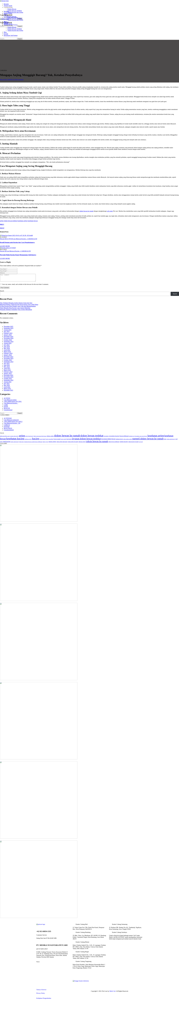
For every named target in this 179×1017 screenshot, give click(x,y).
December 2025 (8, 326)
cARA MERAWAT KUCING (13, 401)
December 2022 (8, 375)
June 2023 (7, 365)
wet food (141, 441)
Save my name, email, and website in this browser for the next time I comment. (25, 284)
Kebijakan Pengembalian (43, 998)
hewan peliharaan (124, 436)
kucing (35, 438)
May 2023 (7, 366)
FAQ (37, 976)
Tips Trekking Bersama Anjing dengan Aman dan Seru (16, 303)
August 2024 (7, 343)
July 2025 (7, 331)
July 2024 (7, 345)
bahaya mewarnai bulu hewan (40, 436)
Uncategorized (8, 410)
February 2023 (8, 372)
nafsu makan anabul (127, 439)
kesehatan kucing (15, 438)
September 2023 (8, 361)
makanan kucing (119, 439)
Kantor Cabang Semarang (119, 924)
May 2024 (7, 348)
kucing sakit (63, 439)
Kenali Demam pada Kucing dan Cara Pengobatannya (17, 242)
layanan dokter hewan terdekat (86, 438)
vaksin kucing (124, 441)
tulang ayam (45, 441)
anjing (2, 221)
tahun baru (21, 441)
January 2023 (8, 373)
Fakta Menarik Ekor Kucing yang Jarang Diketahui (15, 308)
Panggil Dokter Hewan (43, 968)
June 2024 (7, 346)
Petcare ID (3, 79)
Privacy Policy (40, 993)
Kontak (38, 974)
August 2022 (7, 382)
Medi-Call (112, 991)
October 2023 (8, 360)
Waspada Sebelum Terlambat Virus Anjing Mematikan (16, 309)
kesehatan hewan (33, 221)
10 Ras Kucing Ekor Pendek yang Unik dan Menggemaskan (18, 306)
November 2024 (8, 338)
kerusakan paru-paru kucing (141, 436)
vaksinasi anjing (81, 441)
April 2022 (7, 387)
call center (110, 211)
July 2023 (7, 363)
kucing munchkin (49, 439)
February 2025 (8, 333)
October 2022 (8, 378)
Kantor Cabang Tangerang (83, 961)
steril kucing (6, 441)
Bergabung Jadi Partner (43, 977)
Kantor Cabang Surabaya (119, 932)
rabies (165, 439)
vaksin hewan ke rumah (97, 441)
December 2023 (8, 356)
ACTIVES (9, 239)
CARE (8, 79)
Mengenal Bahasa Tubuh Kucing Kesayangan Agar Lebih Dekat (19, 304)
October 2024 (8, 340)
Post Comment (5, 287)
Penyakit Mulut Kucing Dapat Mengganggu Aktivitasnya (18, 255)
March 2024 (7, 351)
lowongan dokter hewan (108, 439)
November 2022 (8, 377)
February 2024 (8, 353)
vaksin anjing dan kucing (61, 441)
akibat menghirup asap (5, 436)
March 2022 (7, 388)
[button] (89, 924)
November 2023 (8, 358)
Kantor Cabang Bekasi (82, 942)
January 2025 (8, 335)
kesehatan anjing (22, 221)
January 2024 (8, 355)
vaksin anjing (52, 441)
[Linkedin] (43, 982)
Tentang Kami (40, 966)
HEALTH (13, 79)
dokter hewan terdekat (10, 221)
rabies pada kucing (171, 439)
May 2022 (7, 385)
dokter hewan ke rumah (86, 211)
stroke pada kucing (15, 441)
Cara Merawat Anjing (10, 400)
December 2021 (8, 390)
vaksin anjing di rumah (73, 441)
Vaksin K (39, 969)
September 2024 (8, 341)
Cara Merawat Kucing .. (20, 239)
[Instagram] (38, 982)
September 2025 (8, 328)
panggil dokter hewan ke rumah (148, 438)
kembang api (132, 436)
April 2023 (7, 368)
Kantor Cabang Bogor (82, 951)
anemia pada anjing (14, 436)
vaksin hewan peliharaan (113, 441)
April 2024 (7, 350)
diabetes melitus (50, 436)
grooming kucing (114, 436)
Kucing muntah (57, 439)
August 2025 (7, 330)
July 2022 (7, 383)
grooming (106, 436)
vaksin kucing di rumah (133, 441)
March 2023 (7, 370)
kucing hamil (42, 439)
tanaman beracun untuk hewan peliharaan (33, 441)
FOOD (6, 406)
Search (2, 291)
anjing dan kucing (29, 436)
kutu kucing (69, 439)
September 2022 (8, 380)
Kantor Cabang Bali (82, 924)
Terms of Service (41, 989)
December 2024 (8, 336)
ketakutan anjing (28, 439)
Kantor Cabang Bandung (83, 932)
